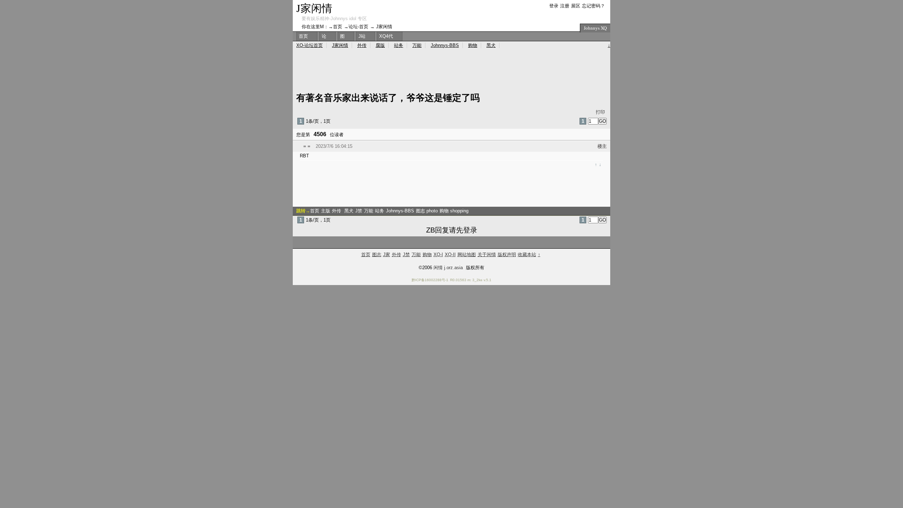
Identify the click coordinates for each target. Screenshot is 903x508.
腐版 (380, 45)
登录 (553, 5)
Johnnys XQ (595, 28)
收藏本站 (527, 254)
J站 (361, 36)
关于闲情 (487, 254)
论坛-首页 (358, 26)
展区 (575, 5)
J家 (386, 254)
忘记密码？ (593, 5)
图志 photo (427, 210)
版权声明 (507, 254)
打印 (600, 112)
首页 (314, 210)
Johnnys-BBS (400, 210)
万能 (368, 210)
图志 (376, 254)
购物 (472, 45)
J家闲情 (314, 8)
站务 (379, 210)
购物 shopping (454, 210)
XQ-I (438, 254)
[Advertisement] (465, 186)
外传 (337, 210)
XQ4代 (386, 36)
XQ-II (450, 254)
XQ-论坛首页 (309, 45)
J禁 (358, 210)
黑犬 (348, 210)
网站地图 (466, 254)
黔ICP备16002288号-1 (430, 280)
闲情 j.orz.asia (448, 267)
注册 (564, 5)
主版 (325, 210)
